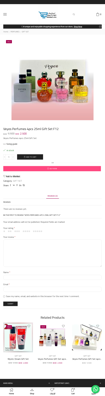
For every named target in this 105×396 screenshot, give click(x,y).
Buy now (53, 168)
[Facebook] (43, 2)
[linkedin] (20, 185)
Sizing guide (11, 144)
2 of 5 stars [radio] (10, 231)
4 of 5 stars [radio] (26, 231)
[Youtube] (57, 2)
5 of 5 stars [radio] (37, 231)
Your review (9, 237)
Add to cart (31, 157)
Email (6, 284)
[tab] (52, 196)
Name (6, 272)
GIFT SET (25, 31)
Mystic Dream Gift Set (18, 359)
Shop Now (68, 26)
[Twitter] (48, 2)
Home (5, 31)
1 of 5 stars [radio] (4, 231)
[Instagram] (52, 2)
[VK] (13, 185)
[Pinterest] (17, 185)
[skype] (23, 185)
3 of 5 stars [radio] (17, 231)
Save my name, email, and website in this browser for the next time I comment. (42, 296)
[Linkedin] (62, 2)
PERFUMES (15, 31)
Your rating (9, 228)
